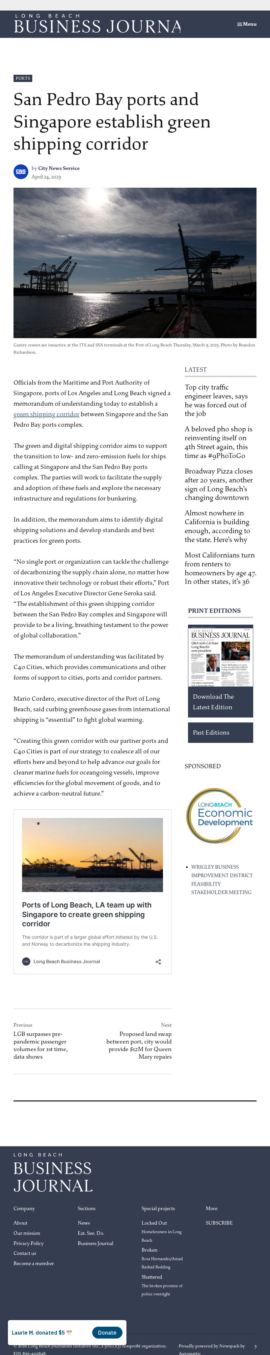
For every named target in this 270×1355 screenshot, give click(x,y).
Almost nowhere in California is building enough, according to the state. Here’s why (217, 526)
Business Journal (95, 1243)
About (20, 1223)
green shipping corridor (46, 414)
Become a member (34, 1263)
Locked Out (161, 1231)
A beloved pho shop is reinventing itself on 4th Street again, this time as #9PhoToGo (219, 442)
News (84, 1223)
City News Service (59, 168)
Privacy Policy (29, 1243)
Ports (23, 78)
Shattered (162, 1285)
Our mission (27, 1233)
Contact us (25, 1253)
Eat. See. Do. (91, 1233)
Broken (162, 1258)
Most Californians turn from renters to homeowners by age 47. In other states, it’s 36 (220, 568)
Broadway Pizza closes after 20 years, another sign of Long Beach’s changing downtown (219, 484)
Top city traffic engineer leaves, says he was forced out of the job (216, 400)
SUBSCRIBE (219, 1223)
